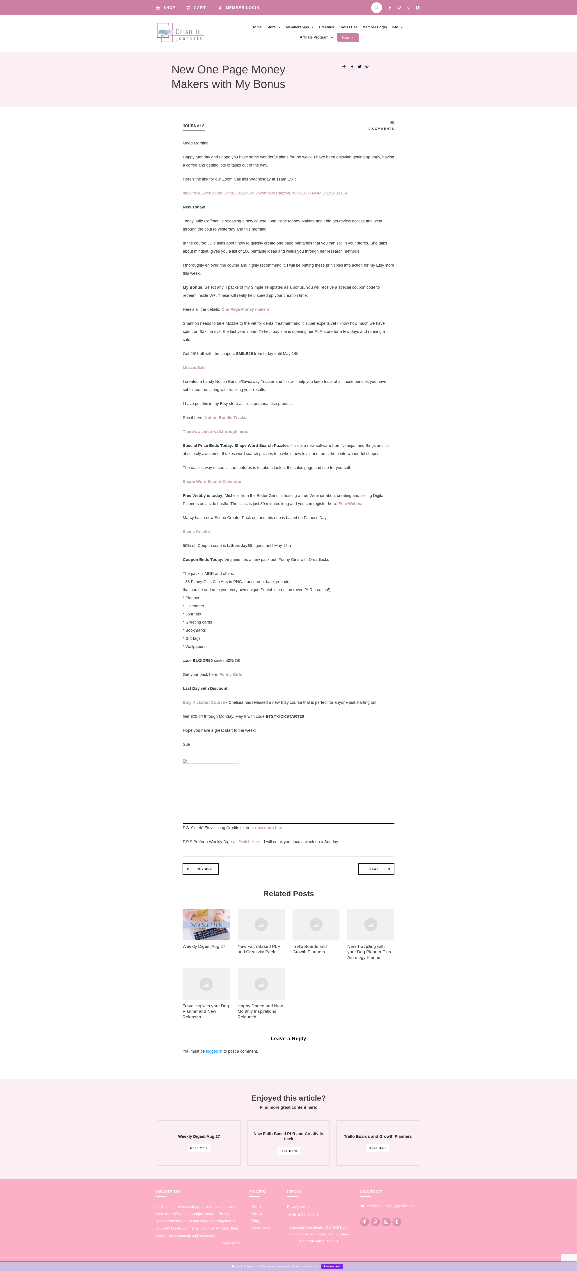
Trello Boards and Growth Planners (378, 1136)
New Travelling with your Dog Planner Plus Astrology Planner (369, 952)
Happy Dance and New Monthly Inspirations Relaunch (260, 1011)
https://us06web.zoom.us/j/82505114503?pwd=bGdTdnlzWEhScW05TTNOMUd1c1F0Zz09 (265, 193)
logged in (214, 1051)
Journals (194, 126)
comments (381, 128)
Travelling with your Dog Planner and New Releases (206, 1011)
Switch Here (249, 841)
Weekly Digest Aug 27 (204, 946)
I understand (332, 1266)
